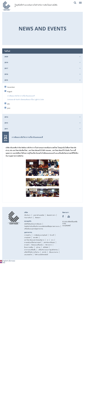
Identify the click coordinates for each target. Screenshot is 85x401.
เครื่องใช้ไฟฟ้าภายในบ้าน (31, 252)
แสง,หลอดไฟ (28, 255)
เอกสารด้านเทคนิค (38, 215)
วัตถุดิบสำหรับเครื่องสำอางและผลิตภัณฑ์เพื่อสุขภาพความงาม (42, 226)
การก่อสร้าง (27, 235)
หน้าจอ (38, 247)
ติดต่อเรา (38, 218)
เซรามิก (44, 252)
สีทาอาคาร (48, 245)
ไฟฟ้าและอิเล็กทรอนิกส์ (41, 255)
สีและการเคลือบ (28, 247)
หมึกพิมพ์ (45, 247)
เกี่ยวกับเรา (27, 215)
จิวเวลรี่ (52, 235)
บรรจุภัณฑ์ (27, 237)
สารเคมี (26, 245)
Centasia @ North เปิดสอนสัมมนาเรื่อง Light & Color (25, 99)
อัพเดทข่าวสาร (51, 215)
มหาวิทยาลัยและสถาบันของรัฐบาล (34, 240)
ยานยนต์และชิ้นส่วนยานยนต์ (32, 242)
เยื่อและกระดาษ (53, 252)
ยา (47, 240)
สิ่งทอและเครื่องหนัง (37, 245)
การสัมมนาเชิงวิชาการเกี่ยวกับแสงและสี (21, 96)
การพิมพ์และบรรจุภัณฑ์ (40, 235)
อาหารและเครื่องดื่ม (30, 250)
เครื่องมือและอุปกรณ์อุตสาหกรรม (33, 229)
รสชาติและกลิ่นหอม (49, 242)
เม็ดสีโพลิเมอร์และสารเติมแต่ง (33, 224)
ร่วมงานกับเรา (28, 218)
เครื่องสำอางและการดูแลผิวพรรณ (48, 250)
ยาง (52, 240)
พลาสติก (35, 237)
